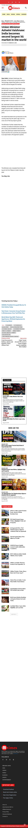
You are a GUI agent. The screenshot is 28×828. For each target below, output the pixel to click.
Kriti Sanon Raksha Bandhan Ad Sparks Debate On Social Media (18, 598)
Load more (13, 614)
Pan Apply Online (8, 798)
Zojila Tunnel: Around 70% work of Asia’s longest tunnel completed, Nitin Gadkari (20, 343)
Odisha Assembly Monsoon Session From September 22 (17, 563)
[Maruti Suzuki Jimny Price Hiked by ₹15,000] (5, 539)
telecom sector (6, 334)
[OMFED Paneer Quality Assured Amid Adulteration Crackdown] (5, 548)
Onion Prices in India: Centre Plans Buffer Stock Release (18, 580)
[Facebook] (8, 2)
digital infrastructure (16, 327)
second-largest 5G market (9, 332)
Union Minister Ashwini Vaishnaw (10, 336)
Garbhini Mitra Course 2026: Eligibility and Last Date (18, 606)
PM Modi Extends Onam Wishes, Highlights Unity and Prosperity (13, 470)
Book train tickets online (10, 792)
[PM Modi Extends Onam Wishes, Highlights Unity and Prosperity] (14, 460)
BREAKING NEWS (9, 20)
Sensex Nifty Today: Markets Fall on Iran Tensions (13, 397)
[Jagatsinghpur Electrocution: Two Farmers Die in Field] (5, 591)
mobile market (16, 330)
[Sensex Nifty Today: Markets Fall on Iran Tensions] (14, 389)
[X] (15, 2)
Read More (16, 753)
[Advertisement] (14, 152)
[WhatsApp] (18, 47)
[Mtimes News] (14, 8)
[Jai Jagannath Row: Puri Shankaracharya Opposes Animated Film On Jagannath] (14, 484)
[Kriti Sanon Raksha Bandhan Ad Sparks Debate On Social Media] (5, 599)
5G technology (18, 325)
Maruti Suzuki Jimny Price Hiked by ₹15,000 (17, 537)
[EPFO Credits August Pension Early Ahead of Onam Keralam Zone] (14, 436)
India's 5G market (6, 330)
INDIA (11, 23)
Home (3, 20)
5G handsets (9, 325)
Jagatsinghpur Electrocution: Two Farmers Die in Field (18, 589)
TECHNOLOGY (16, 23)
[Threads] (19, 2)
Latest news (7, 506)
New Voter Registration (9, 795)
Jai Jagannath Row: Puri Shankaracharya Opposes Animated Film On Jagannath (14, 494)
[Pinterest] (15, 47)
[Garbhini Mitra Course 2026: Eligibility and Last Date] (5, 608)
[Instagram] (12, 2)
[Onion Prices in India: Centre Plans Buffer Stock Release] (5, 582)
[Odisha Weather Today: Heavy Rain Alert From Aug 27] (5, 573)
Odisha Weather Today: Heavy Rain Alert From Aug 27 (18, 572)
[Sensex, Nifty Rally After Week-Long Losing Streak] (14, 411)
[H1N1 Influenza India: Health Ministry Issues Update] (5, 556)
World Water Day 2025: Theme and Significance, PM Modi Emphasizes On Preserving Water (13, 319)
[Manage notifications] (24, 825)
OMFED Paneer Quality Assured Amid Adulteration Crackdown (17, 546)
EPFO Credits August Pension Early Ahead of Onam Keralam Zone (13, 446)
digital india (5, 327)
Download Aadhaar (8, 789)
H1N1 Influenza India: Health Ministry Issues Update (18, 554)
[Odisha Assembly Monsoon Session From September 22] (5, 565)
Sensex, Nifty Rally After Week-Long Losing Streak (14, 419)
